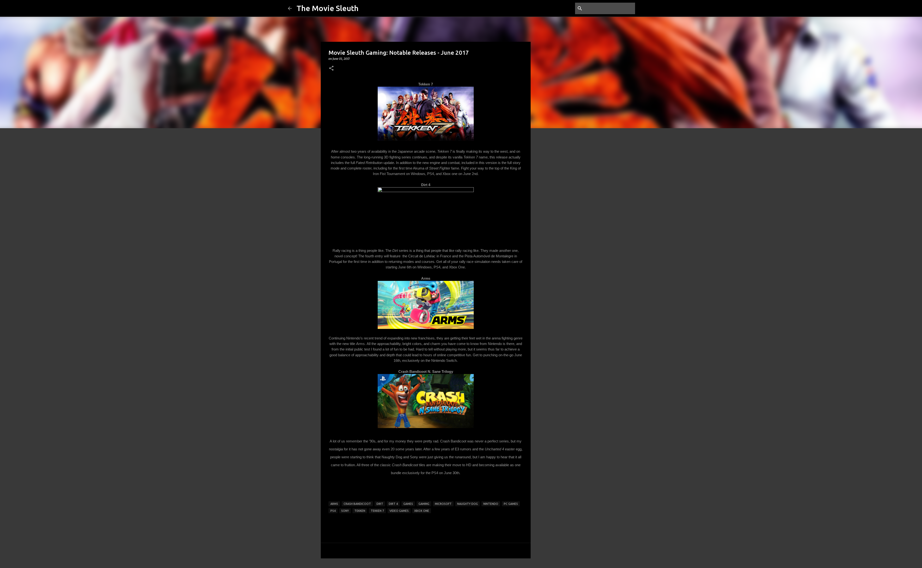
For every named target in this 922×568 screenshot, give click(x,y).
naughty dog (467, 503)
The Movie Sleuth (327, 8)
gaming (424, 503)
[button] (331, 68)
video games (399, 510)
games (408, 503)
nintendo (490, 503)
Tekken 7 (377, 510)
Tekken (359, 510)
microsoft (443, 503)
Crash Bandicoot (357, 503)
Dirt (379, 503)
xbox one (421, 510)
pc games (511, 503)
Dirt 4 (393, 503)
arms (334, 503)
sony (345, 510)
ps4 (333, 510)
